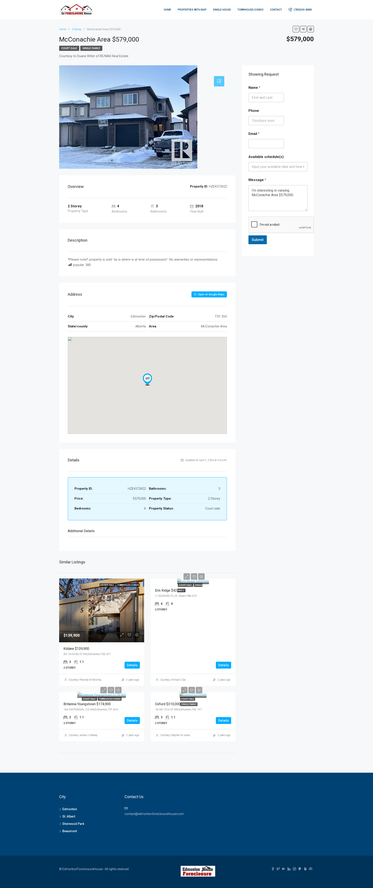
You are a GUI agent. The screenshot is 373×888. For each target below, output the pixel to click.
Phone (253, 111)
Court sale (69, 48)
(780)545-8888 (302, 9)
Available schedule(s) (266, 157)
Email (253, 134)
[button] (147, 379)
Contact (276, 9)
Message (257, 180)
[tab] (219, 81)
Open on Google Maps (210, 294)
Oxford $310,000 (167, 704)
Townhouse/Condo (250, 9)
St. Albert (68, 816)
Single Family (91, 48)
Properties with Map (192, 9)
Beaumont (69, 831)
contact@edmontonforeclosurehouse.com (154, 814)
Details (132, 665)
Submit (258, 240)
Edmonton (69, 809)
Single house (222, 9)
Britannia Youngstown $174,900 (87, 704)
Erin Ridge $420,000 (170, 590)
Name (254, 88)
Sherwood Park (73, 823)
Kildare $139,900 (76, 649)
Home (167, 9)
